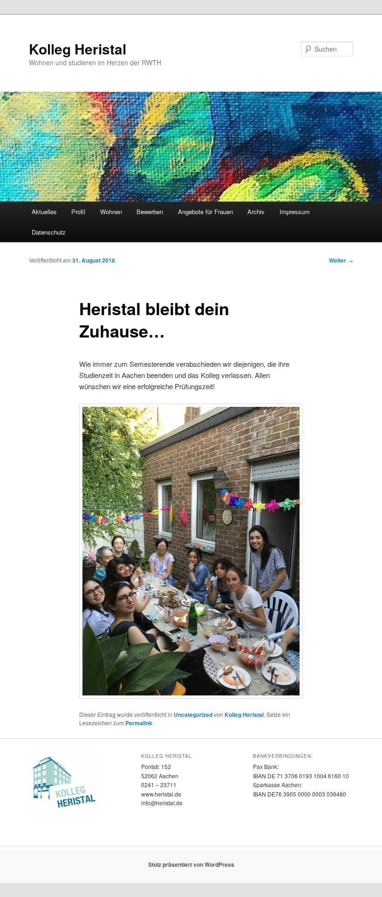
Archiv (256, 211)
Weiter (341, 260)
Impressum (295, 211)
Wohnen (111, 211)
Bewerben (149, 211)
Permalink (138, 723)
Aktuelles (44, 211)
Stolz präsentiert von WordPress (191, 864)
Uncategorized (193, 714)
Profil (78, 211)
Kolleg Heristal (77, 49)
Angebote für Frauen (205, 211)
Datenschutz (49, 232)
